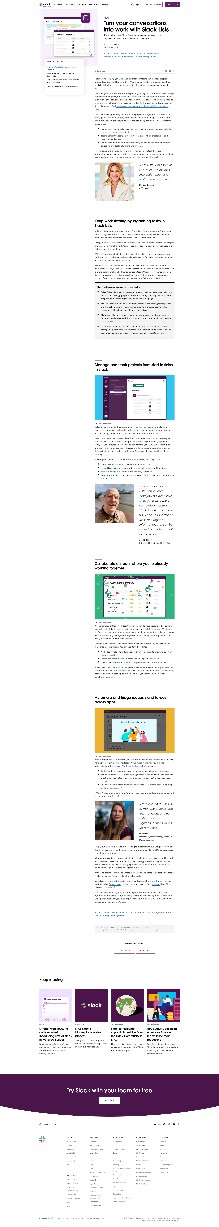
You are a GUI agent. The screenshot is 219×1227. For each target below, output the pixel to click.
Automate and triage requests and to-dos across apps (62, 87)
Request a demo (153, 5)
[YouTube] (174, 1124)
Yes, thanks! (124, 950)
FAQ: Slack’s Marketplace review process (88, 1032)
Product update (125, 56)
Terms (65, 1218)
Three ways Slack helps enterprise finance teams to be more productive (162, 1034)
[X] (169, 1124)
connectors (115, 788)
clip (121, 658)
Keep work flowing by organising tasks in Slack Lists (62, 68)
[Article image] (55, 1005)
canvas (120, 468)
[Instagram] (159, 1124)
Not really (145, 950)
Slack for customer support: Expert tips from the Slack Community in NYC (127, 1034)
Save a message (108, 471)
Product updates (112, 53)
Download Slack (45, 1218)
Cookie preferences (76, 1218)
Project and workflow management (147, 912)
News (106, 18)
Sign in (139, 4)
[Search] (132, 4)
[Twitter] (163, 71)
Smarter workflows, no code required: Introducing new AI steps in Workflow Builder (55, 1034)
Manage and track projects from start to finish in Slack (62, 74)
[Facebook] (166, 71)
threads (117, 629)
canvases (127, 662)
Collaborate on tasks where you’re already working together (63, 81)
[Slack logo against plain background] (91, 1005)
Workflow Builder (129, 53)
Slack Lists (124, 78)
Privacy (58, 1218)
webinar (156, 884)
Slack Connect (114, 670)
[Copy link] (173, 71)
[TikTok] (179, 1124)
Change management (145, 56)
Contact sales (115, 884)
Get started (172, 5)
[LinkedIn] (170, 71)
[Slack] (45, 4)
